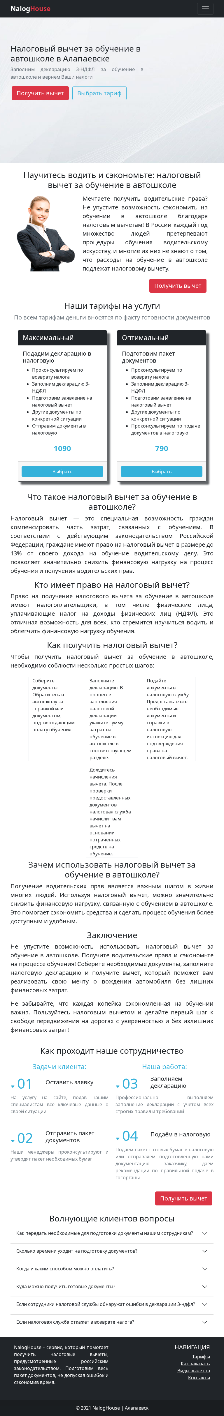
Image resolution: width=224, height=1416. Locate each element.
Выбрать (62, 471)
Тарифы (201, 1356)
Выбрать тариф (99, 93)
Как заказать (195, 1363)
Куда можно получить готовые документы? (65, 1286)
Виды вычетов (193, 1370)
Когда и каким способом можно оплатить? (65, 1268)
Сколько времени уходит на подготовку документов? (76, 1251)
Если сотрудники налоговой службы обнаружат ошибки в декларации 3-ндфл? (105, 1304)
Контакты (199, 1377)
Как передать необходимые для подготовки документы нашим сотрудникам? (104, 1233)
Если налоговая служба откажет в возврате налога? (75, 1322)
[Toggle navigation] (205, 9)
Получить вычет (40, 93)
